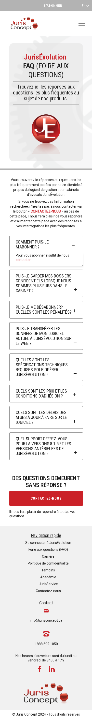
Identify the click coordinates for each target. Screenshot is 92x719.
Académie (48, 577)
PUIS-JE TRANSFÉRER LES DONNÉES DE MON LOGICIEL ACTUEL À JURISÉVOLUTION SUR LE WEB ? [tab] (43, 336)
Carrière (48, 556)
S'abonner (53, 5)
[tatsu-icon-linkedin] (52, 669)
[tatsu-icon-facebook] (41, 669)
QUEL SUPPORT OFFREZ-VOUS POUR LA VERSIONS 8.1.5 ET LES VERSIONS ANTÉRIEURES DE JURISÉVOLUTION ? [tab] (43, 446)
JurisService (48, 584)
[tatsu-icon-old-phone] (46, 633)
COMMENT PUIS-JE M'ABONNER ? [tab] (32, 244)
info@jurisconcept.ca (46, 620)
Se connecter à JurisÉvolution (48, 543)
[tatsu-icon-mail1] (46, 610)
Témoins (48, 570)
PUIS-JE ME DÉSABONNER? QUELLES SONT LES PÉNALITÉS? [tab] (44, 310)
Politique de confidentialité (48, 563)
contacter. (23, 260)
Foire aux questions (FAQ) (48, 549)
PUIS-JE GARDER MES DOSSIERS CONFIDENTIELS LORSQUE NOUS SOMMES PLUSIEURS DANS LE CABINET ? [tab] (43, 283)
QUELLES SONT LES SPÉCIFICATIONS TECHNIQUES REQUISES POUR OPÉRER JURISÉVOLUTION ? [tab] (42, 367)
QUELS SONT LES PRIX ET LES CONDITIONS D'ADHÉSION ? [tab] (41, 393)
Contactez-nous (46, 498)
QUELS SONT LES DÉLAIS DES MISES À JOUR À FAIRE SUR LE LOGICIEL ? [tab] (41, 417)
